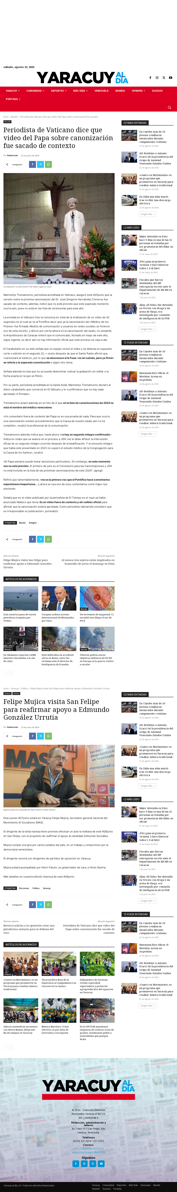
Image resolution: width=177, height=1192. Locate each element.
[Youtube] (171, 78)
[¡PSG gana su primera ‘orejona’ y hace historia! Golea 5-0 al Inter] (129, 265)
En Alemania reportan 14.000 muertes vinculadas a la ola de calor (19, 658)
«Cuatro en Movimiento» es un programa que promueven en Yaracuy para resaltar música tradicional (156, 180)
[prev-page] (5, 672)
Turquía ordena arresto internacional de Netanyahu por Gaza (58, 617)
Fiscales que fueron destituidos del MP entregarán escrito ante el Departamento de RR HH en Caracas (155, 286)
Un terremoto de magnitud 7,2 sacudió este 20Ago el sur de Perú (97, 617)
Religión (33, 522)
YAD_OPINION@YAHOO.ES (88, 1148)
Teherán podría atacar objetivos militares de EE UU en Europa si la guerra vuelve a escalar (97, 659)
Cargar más (146, 214)
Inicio (6, 116)
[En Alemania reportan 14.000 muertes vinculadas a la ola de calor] (20, 639)
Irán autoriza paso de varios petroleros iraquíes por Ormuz (19, 617)
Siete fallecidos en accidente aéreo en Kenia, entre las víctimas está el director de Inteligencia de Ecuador (58, 659)
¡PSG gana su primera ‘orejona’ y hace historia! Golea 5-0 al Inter (154, 265)
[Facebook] (150, 78)
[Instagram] (157, 78)
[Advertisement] (88, 24)
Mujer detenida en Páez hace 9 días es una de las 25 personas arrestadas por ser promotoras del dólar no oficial (156, 243)
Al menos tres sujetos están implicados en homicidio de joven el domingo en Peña (88, 561)
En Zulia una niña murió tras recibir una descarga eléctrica (154, 200)
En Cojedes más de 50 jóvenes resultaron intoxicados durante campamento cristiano (152, 136)
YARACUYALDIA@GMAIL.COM (88, 1152)
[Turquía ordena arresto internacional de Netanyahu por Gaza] (59, 598)
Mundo (14, 116)
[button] (169, 107)
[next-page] (11, 672)
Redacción (12, 155)
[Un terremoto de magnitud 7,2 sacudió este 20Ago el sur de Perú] (97, 598)
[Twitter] (164, 78)
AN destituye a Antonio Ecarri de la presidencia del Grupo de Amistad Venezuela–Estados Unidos (156, 158)
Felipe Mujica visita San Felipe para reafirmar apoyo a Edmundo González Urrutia (27, 563)
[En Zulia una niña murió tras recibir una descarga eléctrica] (129, 200)
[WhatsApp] (48, 164)
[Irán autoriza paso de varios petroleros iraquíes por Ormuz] (20, 598)
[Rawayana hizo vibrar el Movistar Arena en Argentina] (129, 376)
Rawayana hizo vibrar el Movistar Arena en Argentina (153, 376)
